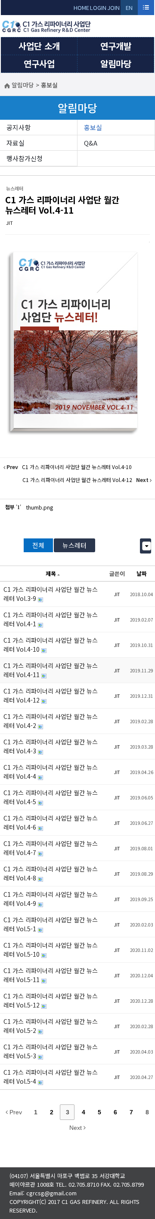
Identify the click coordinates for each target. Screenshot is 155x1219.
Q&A (90, 142)
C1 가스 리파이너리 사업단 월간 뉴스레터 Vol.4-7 (50, 848)
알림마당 (115, 63)
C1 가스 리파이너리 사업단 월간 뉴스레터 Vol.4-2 (50, 721)
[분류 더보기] (146, 545)
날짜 (141, 573)
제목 (51, 573)
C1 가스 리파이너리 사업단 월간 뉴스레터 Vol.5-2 (50, 1026)
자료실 (15, 142)
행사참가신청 (24, 158)
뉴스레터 (74, 545)
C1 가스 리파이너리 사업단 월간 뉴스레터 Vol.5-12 (50, 1000)
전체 (38, 545)
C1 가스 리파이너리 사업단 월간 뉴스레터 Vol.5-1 (50, 924)
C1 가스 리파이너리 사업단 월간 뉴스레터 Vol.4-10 (50, 644)
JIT (9, 222)
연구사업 (39, 63)
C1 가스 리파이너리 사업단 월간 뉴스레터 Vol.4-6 (50, 822)
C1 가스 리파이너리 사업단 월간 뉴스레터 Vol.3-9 (50, 594)
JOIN (113, 7)
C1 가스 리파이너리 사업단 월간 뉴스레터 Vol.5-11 (50, 975)
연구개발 (115, 46)
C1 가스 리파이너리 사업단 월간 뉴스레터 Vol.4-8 (50, 873)
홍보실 (93, 127)
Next (76, 1127)
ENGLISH (129, 9)
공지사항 (18, 127)
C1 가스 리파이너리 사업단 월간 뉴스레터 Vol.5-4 (50, 1076)
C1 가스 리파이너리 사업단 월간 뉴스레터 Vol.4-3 (50, 746)
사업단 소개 (39, 46)
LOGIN (98, 7)
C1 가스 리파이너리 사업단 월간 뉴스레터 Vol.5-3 (50, 1051)
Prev (15, 1112)
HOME (81, 7)
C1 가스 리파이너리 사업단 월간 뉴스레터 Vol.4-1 (50, 619)
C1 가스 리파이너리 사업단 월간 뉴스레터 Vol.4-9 (50, 899)
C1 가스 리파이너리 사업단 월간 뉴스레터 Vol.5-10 (50, 949)
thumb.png (39, 507)
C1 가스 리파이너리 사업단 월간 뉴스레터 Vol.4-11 (62, 204)
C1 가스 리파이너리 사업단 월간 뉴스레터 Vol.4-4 (50, 772)
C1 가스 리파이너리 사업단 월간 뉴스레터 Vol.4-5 (50, 797)
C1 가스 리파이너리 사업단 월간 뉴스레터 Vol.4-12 (50, 695)
